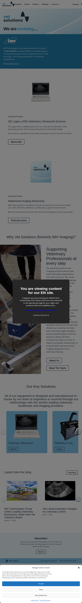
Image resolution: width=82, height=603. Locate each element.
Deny (41, 589)
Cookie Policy (34, 600)
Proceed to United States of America (41, 310)
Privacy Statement (45, 600)
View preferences (41, 595)
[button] (79, 568)
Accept (41, 584)
